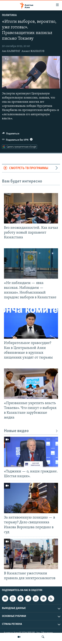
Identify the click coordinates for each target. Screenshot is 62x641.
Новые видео (16, 431)
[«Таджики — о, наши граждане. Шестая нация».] (31, 452)
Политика (9, 15)
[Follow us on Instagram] (13, 598)
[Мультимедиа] (19, 637)
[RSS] (51, 598)
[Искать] (43, 637)
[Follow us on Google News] (43, 598)
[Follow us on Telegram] (28, 598)
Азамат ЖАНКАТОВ (32, 51)
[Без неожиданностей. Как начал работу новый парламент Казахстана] (31, 208)
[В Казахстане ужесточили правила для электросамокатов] (31, 554)
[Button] (10, 134)
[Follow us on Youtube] (5, 598)
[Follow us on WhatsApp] (36, 598)
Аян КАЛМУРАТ (11, 51)
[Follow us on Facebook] (20, 598)
